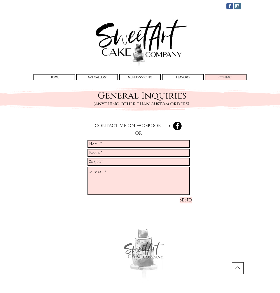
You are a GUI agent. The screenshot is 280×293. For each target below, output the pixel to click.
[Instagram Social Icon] (237, 6)
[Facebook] (177, 126)
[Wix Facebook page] (229, 6)
